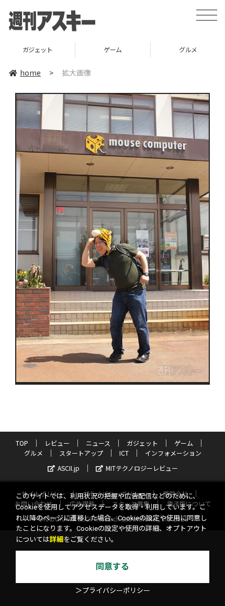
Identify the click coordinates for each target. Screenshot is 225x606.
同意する (112, 567)
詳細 (56, 539)
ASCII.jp (69, 468)
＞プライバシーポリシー (112, 591)
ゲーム (113, 49)
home (30, 72)
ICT (124, 452)
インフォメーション (173, 452)
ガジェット (37, 49)
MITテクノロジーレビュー (142, 468)
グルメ (33, 452)
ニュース (98, 442)
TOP (22, 442)
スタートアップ (81, 452)
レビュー (57, 442)
